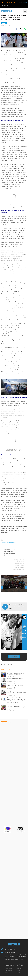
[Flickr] (14, 2)
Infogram (14, 207)
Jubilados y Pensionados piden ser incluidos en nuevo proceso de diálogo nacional (17, 707)
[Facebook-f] (5, 2)
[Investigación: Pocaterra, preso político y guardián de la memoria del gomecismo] (3, 692)
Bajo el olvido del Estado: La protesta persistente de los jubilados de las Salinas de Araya (16, 685)
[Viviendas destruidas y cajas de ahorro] (3, 680)
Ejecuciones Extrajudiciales (9, 542)
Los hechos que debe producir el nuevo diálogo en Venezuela (15, 673)
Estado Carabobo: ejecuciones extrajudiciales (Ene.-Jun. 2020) (14, 205)
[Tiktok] (12, 2)
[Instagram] (7, 2)
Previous (2, 587)
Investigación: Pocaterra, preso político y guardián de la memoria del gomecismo (16, 692)
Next (26, 587)
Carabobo (8, 540)
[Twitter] (2, 2)
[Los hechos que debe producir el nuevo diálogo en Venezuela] (3, 674)
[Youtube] (9, 2)
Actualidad (4, 23)
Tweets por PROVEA (7, 665)
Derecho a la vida (16, 540)
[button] (25, 11)
